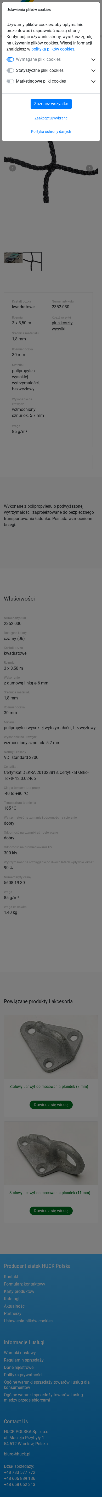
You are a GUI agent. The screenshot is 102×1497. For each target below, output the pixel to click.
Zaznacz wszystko (51, 103)
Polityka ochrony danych (51, 131)
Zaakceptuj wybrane (51, 118)
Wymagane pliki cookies (38, 59)
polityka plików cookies (52, 49)
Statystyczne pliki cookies (40, 70)
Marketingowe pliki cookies (41, 81)
